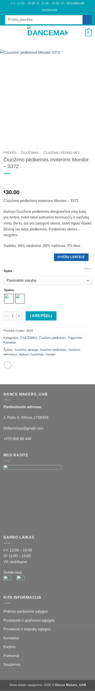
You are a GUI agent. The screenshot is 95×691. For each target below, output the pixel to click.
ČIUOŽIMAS (30, 152)
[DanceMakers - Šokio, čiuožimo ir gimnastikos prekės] (47, 32)
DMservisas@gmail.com (23, 428)
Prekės (9, 152)
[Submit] (87, 19)
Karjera (9, 647)
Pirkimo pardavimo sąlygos (25, 611)
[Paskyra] (76, 33)
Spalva (9, 290)
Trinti (87, 268)
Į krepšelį (41, 316)
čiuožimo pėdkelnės (53, 349)
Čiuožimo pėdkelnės (61, 152)
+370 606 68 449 (17, 439)
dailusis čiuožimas (31, 354)
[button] (6, 33)
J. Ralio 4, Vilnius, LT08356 (25, 417)
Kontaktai (11, 638)
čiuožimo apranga (26, 349)
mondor (51, 354)
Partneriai (11, 656)
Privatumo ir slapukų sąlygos (26, 629)
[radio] (9, 298)
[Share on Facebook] (8, 365)
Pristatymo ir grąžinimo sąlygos (28, 620)
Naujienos (11, 664)
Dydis (8, 271)
